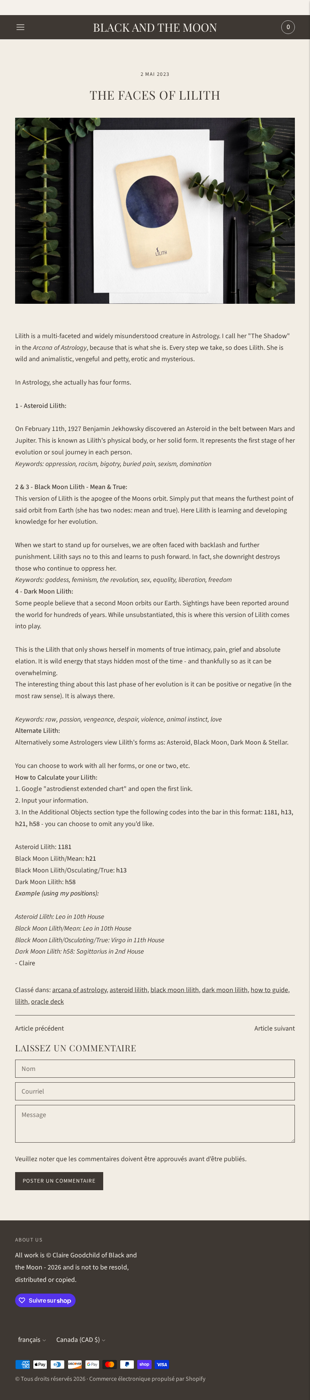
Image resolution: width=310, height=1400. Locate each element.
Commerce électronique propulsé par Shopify (147, 1379)
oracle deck (47, 1001)
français (29, 1340)
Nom (29, 1061)
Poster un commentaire (59, 1181)
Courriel (33, 1083)
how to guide (269, 990)
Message (34, 1106)
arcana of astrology (79, 990)
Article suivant (274, 1028)
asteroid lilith (128, 990)
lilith (21, 1001)
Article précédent (39, 1028)
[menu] (20, 27)
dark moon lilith (225, 990)
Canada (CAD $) (78, 1340)
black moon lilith (174, 990)
